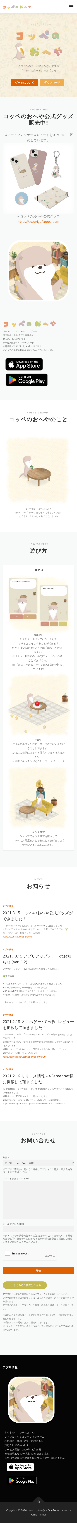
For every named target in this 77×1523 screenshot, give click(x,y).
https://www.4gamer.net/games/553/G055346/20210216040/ (34, 1103)
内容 (6, 1157)
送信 (38, 1270)
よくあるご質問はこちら (27, 1285)
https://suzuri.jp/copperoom (38, 221)
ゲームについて (24, 82)
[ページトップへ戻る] (38, 1502)
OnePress (53, 1510)
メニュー (71, 6)
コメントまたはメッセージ (18, 1178)
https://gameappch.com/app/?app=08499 (24, 1056)
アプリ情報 (8, 906)
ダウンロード (52, 82)
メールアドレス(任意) (14, 1224)
